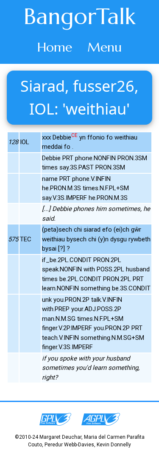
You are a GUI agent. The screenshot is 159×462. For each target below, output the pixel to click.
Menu (104, 47)
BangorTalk (80, 16)
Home (54, 47)
